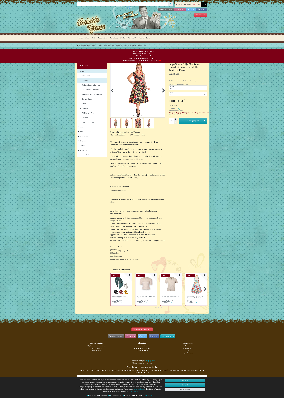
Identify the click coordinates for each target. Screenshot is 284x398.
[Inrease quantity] (175, 119)
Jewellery (114, 38)
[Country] (194, 4)
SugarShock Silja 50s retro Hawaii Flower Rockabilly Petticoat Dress (195, 297)
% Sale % (132, 38)
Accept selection (185, 389)
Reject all (185, 385)
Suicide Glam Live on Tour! (142, 329)
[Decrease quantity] (175, 122)
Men (87, 38)
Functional (138, 395)
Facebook (202, 9)
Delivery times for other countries (178, 115)
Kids (93, 38)
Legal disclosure (188, 353)
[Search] (170, 4)
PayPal (128, 395)
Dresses (99, 45)
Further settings (149, 395)
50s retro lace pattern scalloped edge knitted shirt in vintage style (146, 297)
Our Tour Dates (200, 15)
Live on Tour (96, 350)
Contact (187, 346)
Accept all (185, 380)
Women (80, 38)
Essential (93, 395)
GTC (187, 350)
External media (116, 395)
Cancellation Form (168, 336)
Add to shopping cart (192, 121)
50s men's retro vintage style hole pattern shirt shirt (170, 297)
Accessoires (102, 38)
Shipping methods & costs (142, 348)
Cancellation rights (142, 350)
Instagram (181, 9)
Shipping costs (150, 361)
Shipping (179, 109)
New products (144, 38)
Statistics (103, 395)
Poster (123, 38)
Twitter (192, 9)
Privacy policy (187, 348)
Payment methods (142, 346)
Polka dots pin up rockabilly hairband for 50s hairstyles (119, 297)
